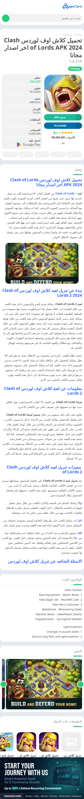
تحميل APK (60, 117)
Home (78, 34)
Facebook (74, 154)
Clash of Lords (64, 193)
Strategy (67, 34)
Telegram (26, 154)
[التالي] (3, 684)
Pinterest (42, 154)
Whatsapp (10, 154)
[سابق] (80, 684)
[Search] (5, 18)
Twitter (58, 154)
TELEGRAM (60, 125)
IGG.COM (35, 81)
